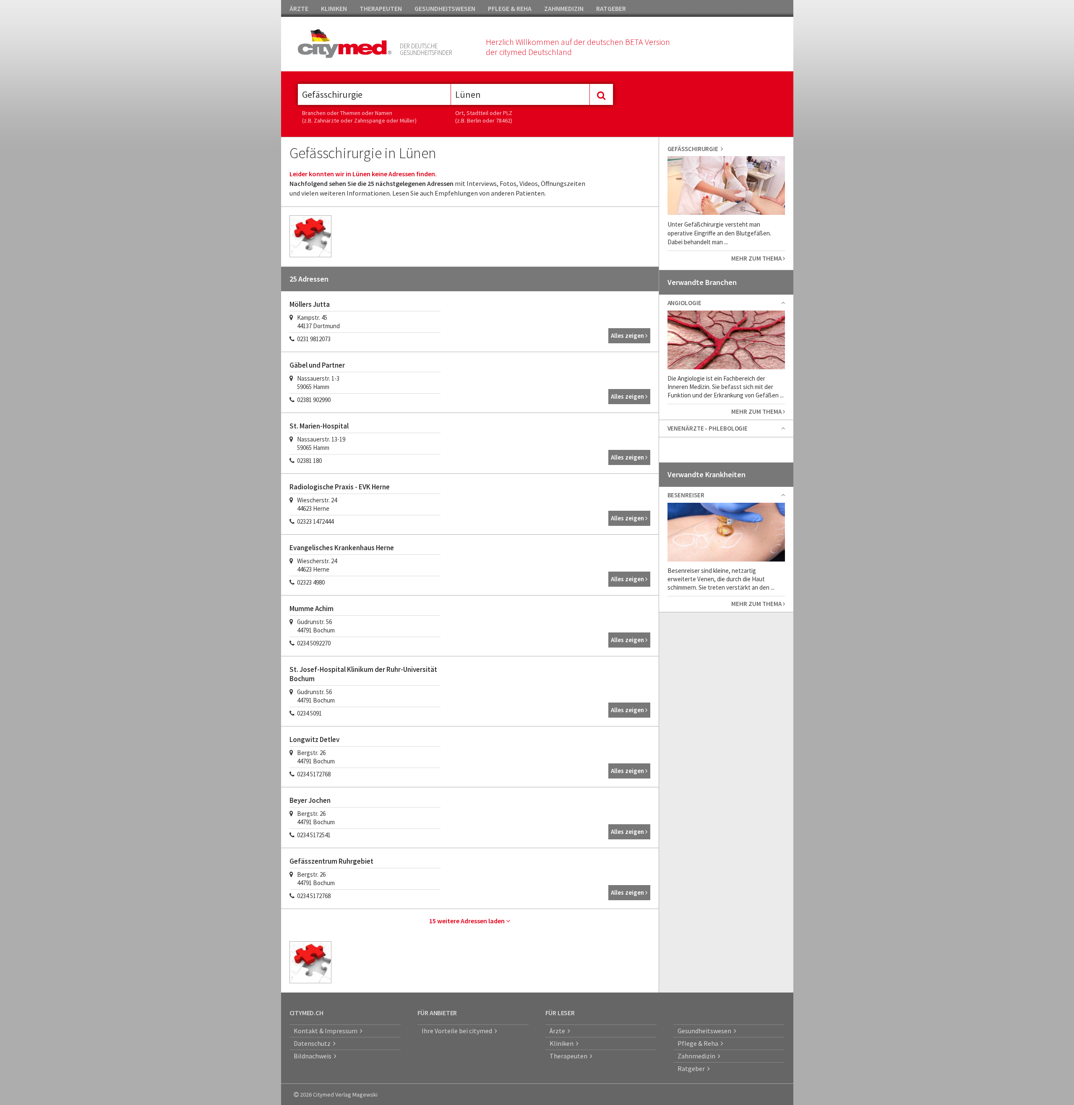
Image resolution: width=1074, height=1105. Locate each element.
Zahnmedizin (698, 1056)
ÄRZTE (298, 8)
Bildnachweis (314, 1056)
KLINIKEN (334, 8)
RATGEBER (611, 8)
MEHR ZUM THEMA (757, 258)
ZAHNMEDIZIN (564, 8)
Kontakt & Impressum (327, 1031)
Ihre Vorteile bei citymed (458, 1031)
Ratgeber (692, 1068)
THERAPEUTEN (381, 8)
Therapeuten (570, 1056)
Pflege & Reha (699, 1043)
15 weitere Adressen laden (467, 921)
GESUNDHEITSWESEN (444, 8)
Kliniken (563, 1043)
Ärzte (559, 1031)
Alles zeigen (628, 336)
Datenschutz (313, 1043)
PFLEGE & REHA (510, 8)
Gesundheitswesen (706, 1031)
